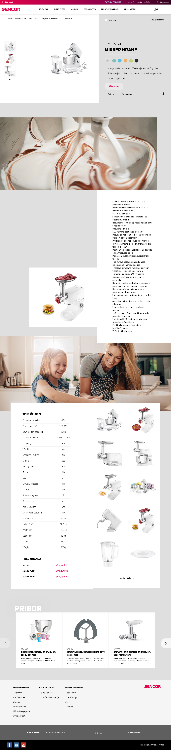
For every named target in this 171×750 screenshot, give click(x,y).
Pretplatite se (134, 733)
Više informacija (38, 658)
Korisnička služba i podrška (139, 2)
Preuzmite (61, 565)
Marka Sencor (45, 692)
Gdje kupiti (9, 2)
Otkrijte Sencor (163, 2)
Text (100, 733)
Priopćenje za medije (49, 697)
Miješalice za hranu (158, 20)
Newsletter (33, 733)
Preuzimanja (126, 94)
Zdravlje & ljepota (21, 711)
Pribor (110, 94)
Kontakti (69, 706)
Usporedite (112, 20)
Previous (10, 35)
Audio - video (19, 697)
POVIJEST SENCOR (113, 2)
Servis (68, 702)
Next (10, 79)
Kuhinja (16, 702)
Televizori (17, 692)
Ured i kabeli (19, 715)
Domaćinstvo (19, 706)
